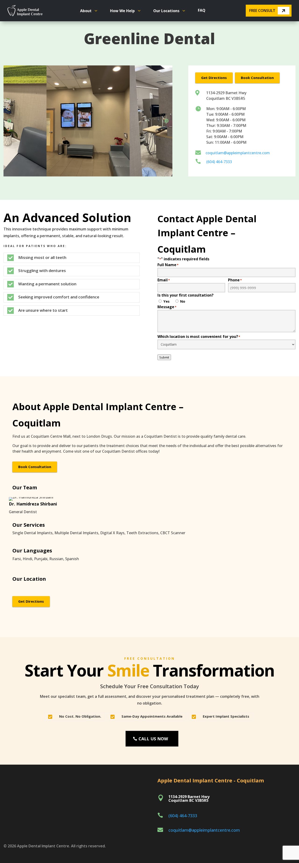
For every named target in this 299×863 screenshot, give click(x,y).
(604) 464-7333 (219, 161)
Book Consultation (257, 77)
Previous (9, 121)
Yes (166, 301)
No (182, 301)
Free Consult (262, 10)
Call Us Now (153, 738)
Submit (164, 357)
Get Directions (214, 77)
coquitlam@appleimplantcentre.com (238, 152)
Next (166, 121)
